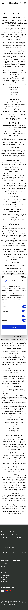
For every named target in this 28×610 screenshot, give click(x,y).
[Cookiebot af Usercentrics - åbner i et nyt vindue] (20, 277)
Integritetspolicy (5, 581)
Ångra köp (4, 577)
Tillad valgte (14, 332)
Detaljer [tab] (14, 281)
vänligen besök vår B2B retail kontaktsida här (13, 553)
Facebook (4, 563)
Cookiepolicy (5, 579)
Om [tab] (23, 281)
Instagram (4, 566)
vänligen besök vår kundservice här (11, 538)
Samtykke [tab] (5, 281)
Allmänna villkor (5, 575)
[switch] (24, 311)
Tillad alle (14, 327)
